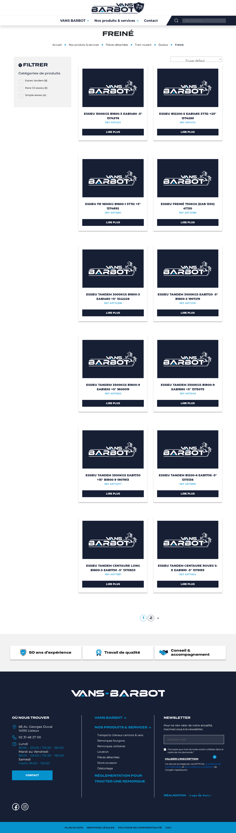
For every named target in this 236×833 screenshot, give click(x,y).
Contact (32, 775)
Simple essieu (35, 95)
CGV (168, 827)
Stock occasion (107, 763)
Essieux (163, 45)
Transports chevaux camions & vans (120, 735)
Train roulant (143, 45)
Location (103, 751)
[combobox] (196, 59)
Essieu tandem (36, 80)
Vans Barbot (108, 717)
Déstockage (105, 768)
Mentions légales (100, 827)
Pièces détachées (117, 45)
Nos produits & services (84, 45)
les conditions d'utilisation (199, 766)
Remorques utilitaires (111, 746)
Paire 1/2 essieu (36, 87)
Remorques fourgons (111, 740)
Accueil (57, 45)
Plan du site (74, 827)
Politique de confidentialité (140, 827)
